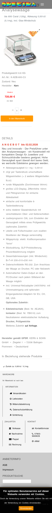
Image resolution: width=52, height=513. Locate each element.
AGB (5, 464)
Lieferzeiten (17, 398)
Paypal (15, 439)
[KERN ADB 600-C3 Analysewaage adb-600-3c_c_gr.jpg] (21, 47)
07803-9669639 (36, 434)
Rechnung (16, 444)
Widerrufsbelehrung (21, 404)
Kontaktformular (41, 428)
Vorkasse (16, 428)
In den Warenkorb (17, 118)
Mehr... (45, 502)
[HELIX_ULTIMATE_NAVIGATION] (42, 4)
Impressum (8, 469)
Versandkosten (19, 393)
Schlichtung (17, 414)
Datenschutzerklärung (21, 409)
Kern (16, 85)
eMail (37, 441)
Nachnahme (16, 433)
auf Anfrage (31, 325)
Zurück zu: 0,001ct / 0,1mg (16, 366)
